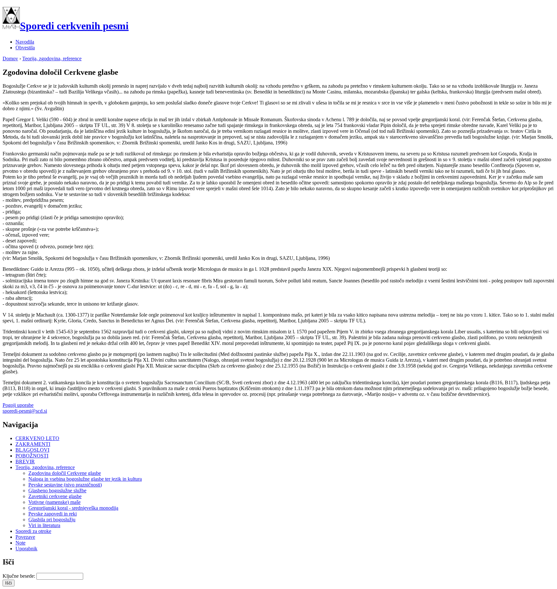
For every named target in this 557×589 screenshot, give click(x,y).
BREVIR (25, 461)
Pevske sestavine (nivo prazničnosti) (65, 484)
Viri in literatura (44, 525)
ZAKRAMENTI (32, 444)
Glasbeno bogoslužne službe (57, 490)
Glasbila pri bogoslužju (51, 519)
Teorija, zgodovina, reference (52, 58)
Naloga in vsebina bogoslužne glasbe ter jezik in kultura (85, 479)
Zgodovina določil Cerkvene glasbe (64, 473)
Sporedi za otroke (33, 531)
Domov (10, 58)
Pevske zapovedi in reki (52, 513)
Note (20, 542)
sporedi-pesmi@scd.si (25, 411)
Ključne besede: (19, 576)
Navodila (24, 41)
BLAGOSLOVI (32, 450)
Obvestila (25, 47)
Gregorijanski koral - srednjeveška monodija (73, 508)
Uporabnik (26, 548)
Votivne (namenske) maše (54, 502)
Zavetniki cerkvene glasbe (55, 496)
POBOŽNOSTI (31, 455)
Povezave (25, 537)
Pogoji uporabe (18, 405)
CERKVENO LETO (37, 438)
